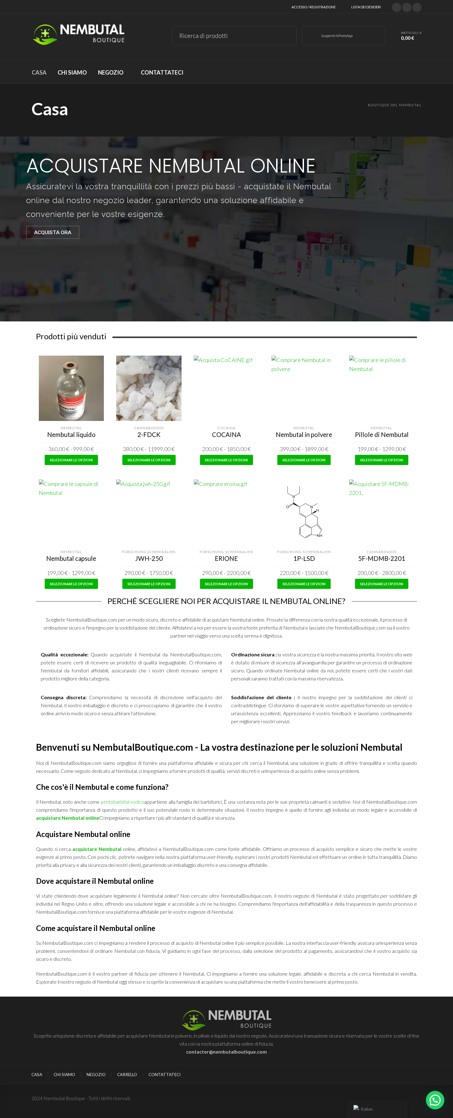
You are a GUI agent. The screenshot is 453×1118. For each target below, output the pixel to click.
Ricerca (287, 34)
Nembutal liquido (71, 434)
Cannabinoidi (149, 428)
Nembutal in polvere (304, 434)
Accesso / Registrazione (314, 7)
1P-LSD (304, 558)
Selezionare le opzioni (71, 460)
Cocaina (226, 428)
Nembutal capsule (71, 558)
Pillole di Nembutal (382, 434)
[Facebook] (406, 6)
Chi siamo (64, 1074)
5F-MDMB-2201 (381, 558)
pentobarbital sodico (123, 802)
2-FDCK (149, 434)
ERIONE (226, 558)
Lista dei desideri (366, 7)
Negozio (96, 1074)
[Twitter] (396, 6)
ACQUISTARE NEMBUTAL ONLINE (171, 165)
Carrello (127, 1074)
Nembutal (71, 428)
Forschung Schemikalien (149, 552)
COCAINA (226, 434)
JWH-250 (149, 558)
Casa (36, 1074)
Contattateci (165, 1074)
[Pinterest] (417, 6)
